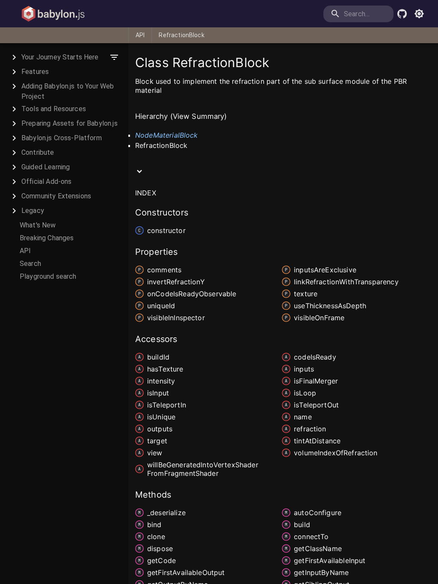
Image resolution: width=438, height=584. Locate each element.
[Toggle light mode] (419, 13)
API (140, 35)
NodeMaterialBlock (166, 135)
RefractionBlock (181, 35)
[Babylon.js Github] (402, 13)
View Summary (199, 116)
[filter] (114, 57)
